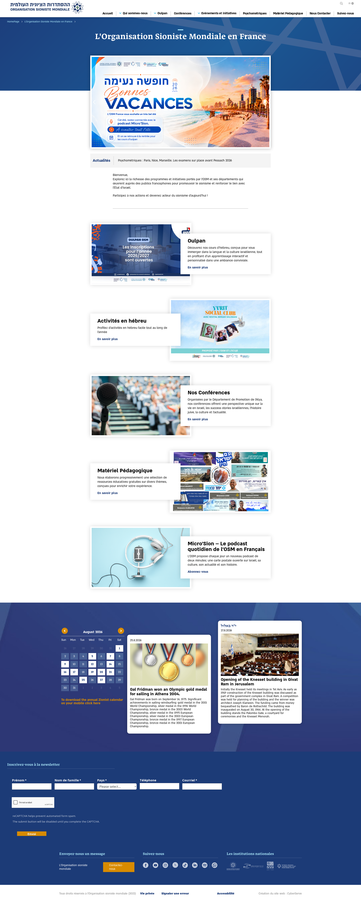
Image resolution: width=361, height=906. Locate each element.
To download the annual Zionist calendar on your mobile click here (92, 701)
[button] (341, 3)
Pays (100, 780)
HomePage (13, 21)
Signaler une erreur (175, 893)
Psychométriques (255, 13)
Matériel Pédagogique (288, 13)
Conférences (182, 13)
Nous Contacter (320, 13)
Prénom (18, 780)
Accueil (108, 13)
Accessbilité (225, 893)
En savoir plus (198, 267)
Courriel (188, 780)
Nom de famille (67, 780)
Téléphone (148, 780)
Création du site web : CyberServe (280, 893)
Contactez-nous (116, 867)
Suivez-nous (345, 13)
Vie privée (147, 893)
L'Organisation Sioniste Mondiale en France (48, 21)
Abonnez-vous (198, 572)
